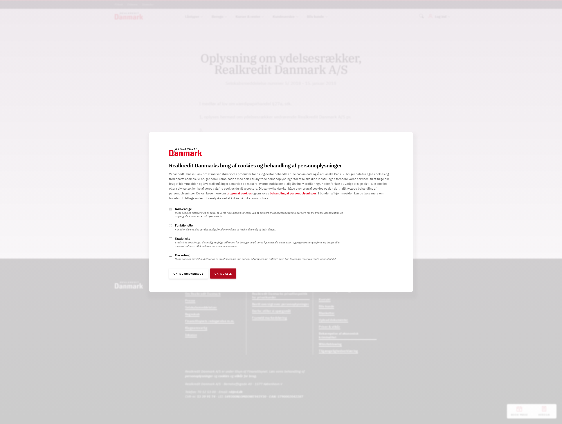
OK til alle (223, 273)
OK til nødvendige (188, 273)
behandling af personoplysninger (293, 194)
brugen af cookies (239, 194)
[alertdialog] (281, 212)
